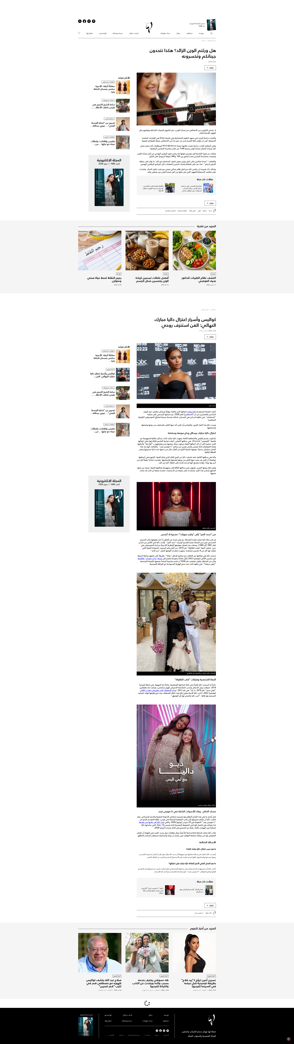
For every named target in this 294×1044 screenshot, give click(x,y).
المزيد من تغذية (206, 226)
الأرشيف (111, 1035)
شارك (211, 67)
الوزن (199, 210)
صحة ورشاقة (118, 33)
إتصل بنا (147, 1035)
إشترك (121, 1035)
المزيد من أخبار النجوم (203, 928)
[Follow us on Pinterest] (93, 21)
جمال (178, 33)
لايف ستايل (133, 33)
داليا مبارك (191, 411)
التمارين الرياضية (170, 210)
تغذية (203, 40)
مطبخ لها (89, 33)
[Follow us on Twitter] (80, 21)
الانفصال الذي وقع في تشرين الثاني (156, 690)
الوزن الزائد (192, 210)
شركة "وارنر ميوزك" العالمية (150, 558)
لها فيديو (102, 33)
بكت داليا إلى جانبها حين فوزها (151, 822)
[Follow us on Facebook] (160, 1030)
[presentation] (214, 374)
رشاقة (205, 210)
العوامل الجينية (182, 210)
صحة (210, 210)
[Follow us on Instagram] (89, 21)
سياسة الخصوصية (134, 1035)
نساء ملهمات (165, 33)
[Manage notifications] (288, 1039)
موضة (201, 33)
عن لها (157, 1035)
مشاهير (189, 33)
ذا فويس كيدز (199, 913)
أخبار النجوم (204, 309)
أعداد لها (166, 1035)
